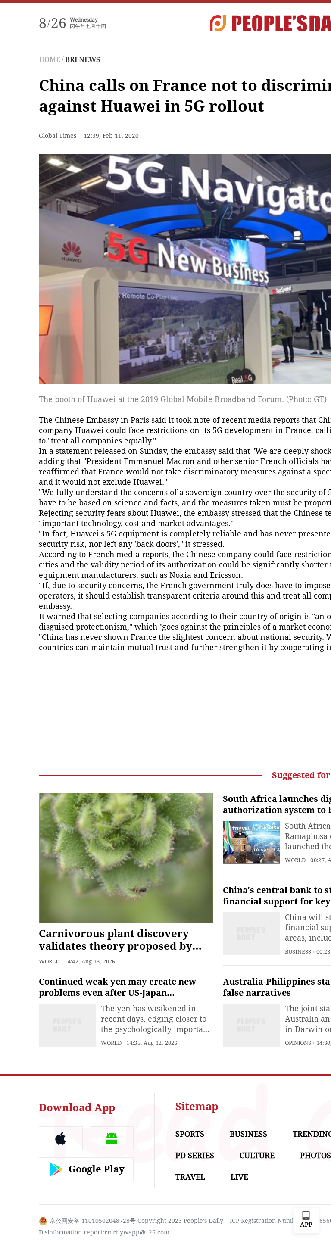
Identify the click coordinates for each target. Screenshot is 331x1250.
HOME (49, 60)
